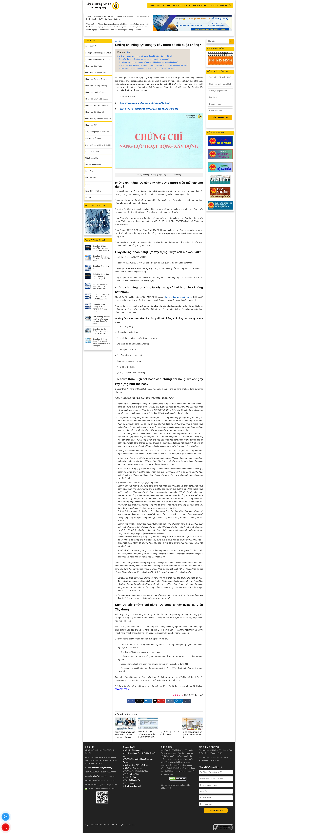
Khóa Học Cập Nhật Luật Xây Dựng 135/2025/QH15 (101, 276)
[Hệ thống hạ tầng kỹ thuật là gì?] (170, 724)
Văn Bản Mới (90, 178)
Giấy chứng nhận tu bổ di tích (97, 132)
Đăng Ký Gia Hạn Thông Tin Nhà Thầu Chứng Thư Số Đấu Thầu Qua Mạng (146, 734)
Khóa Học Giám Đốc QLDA (96, 99)
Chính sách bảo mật (132, 786)
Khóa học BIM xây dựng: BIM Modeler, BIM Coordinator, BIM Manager (101, 342)
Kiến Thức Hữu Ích (93, 191)
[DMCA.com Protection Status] (178, 779)
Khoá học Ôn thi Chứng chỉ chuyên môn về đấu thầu (100, 331)
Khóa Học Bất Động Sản (95, 112)
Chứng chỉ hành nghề (195, 6)
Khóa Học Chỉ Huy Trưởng (96, 86)
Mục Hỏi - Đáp (130, 777)
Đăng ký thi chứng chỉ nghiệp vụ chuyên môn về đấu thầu (101, 286)
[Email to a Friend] (155, 701)
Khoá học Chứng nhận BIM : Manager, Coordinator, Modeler (101, 248)
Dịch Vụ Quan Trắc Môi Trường (137, 765)
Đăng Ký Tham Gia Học (134, 750)
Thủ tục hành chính (93, 164)
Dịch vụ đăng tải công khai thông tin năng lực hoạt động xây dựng (101, 320)
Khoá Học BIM (91, 125)
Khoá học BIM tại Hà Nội (101, 267)
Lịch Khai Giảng (91, 46)
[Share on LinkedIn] (178, 701)
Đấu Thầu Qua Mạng (132, 768)
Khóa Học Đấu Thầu (93, 66)
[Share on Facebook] (131, 701)
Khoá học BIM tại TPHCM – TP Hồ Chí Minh (101, 258)
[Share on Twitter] (148, 701)
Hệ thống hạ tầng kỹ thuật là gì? (169, 733)
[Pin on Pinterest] (161, 701)
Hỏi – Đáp (89, 171)
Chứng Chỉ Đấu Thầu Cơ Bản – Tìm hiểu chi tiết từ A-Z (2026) (101, 296)
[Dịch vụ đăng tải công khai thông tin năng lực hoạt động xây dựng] (125, 724)
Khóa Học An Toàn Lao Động (96, 105)
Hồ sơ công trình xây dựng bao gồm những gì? (192, 734)
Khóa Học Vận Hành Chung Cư (98, 118)
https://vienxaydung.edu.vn (103, 776)
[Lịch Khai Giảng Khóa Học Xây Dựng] (220, 58)
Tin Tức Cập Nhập (131, 774)
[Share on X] (139, 701)
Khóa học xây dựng (171, 6)
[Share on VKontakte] (170, 701)
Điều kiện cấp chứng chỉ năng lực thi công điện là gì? (145, 103)
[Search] (230, 5)
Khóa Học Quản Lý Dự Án (95, 79)
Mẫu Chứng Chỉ (91, 158)
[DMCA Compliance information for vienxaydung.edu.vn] (223, 827)
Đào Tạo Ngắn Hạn (93, 138)
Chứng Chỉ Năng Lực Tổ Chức (97, 59)
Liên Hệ (223, 6)
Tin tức (213, 6)
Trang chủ (154, 6)
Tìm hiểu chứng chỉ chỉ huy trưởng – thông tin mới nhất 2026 (100, 307)
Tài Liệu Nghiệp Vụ (132, 780)
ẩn (128, 52)
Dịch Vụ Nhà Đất (92, 151)
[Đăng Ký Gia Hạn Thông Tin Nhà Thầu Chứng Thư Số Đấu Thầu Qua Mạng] (148, 724)
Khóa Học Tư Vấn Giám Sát (96, 72)
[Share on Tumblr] (187, 701)
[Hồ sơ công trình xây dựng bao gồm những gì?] (192, 724)
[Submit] (231, 41)
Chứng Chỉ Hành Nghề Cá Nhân (98, 53)
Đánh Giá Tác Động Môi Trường (98, 145)
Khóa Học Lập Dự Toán (94, 92)
